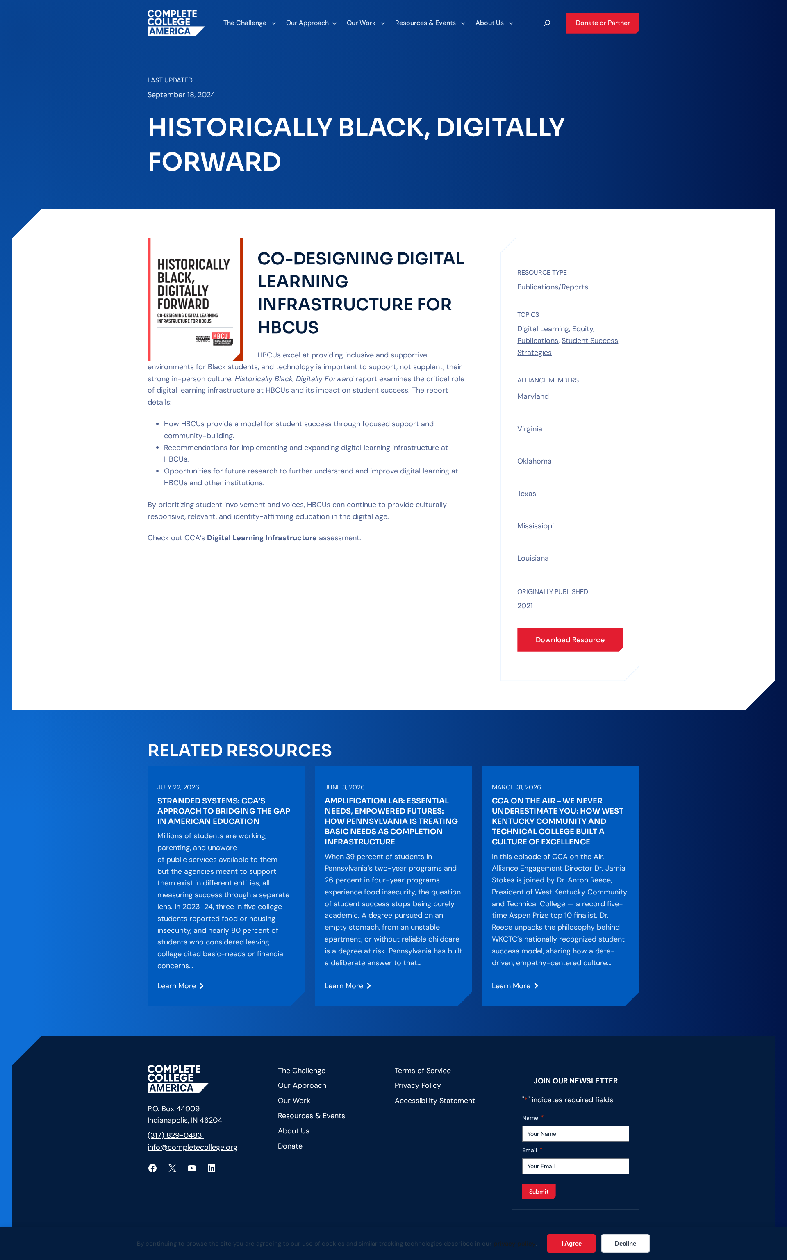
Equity (582, 329)
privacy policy (515, 1244)
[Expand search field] (547, 23)
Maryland (533, 396)
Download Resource (570, 640)
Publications (537, 341)
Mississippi (535, 526)
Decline (625, 1243)
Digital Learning (543, 329)
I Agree (572, 1243)
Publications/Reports (552, 287)
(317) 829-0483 (176, 1135)
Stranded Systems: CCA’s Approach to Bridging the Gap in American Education (223, 811)
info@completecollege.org (192, 1147)
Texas (526, 493)
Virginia (529, 429)
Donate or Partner (603, 22)
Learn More (176, 989)
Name (533, 1117)
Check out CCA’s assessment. (254, 538)
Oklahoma (534, 461)
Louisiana (533, 558)
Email (532, 1150)
